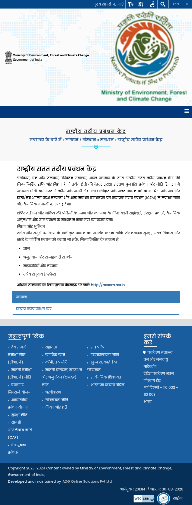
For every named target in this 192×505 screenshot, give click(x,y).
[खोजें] (163, 4)
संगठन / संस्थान (80, 140)
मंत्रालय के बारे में (46, 140)
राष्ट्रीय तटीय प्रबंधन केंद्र (140, 140)
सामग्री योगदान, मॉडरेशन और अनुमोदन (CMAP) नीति (62, 377)
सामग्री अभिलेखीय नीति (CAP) (20, 430)
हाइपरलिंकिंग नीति (104, 354)
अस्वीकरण (52, 392)
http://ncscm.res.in (108, 284)
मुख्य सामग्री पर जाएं (109, 4)
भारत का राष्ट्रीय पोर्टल (107, 384)
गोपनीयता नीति (56, 399)
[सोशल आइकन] (141, 4)
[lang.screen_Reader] (152, 4)
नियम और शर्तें (55, 407)
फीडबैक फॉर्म (54, 354)
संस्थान (107, 140)
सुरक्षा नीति (18, 414)
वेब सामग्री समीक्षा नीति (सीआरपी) (17, 355)
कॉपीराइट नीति (56, 362)
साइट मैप (97, 347)
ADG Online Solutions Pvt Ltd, (87, 481)
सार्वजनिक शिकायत (105, 377)
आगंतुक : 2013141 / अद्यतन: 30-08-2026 (151, 489)
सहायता (50, 347)
